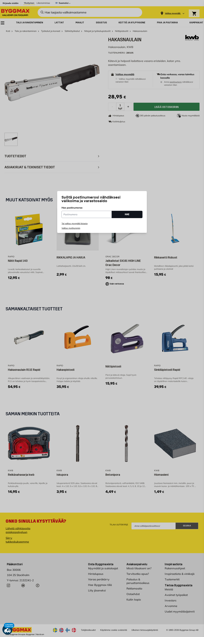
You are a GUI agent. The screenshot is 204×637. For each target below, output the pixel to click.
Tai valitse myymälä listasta (75, 223)
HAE (127, 214)
